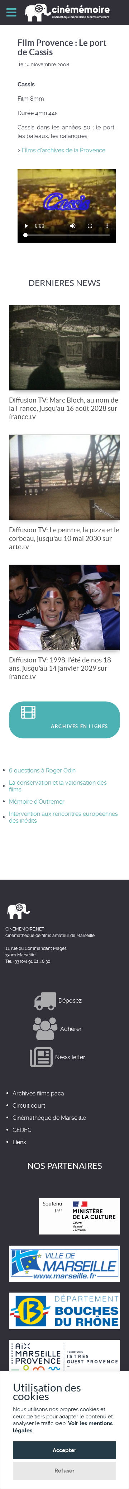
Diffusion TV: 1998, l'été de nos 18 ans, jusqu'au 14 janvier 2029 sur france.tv (60, 668)
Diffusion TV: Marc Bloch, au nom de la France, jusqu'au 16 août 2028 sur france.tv (63, 408)
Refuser (64, 1470)
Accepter (64, 1450)
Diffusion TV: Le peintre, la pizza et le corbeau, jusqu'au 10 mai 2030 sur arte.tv (64, 538)
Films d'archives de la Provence (63, 150)
